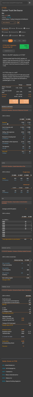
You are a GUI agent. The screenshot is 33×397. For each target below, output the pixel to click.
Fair (20, 40)
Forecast (27, 28)
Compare (6, 32)
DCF (10, 40)
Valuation (6, 28)
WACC (24, 40)
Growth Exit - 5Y (8, 50)
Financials (20, 28)
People (22, 35)
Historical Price (14, 32)
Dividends (6, 35)
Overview (13, 28)
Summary (5, 40)
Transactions (15, 35)
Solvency (23, 32)
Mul (15, 40)
